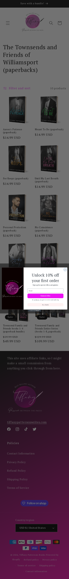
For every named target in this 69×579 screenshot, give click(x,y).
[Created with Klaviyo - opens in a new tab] (34, 310)
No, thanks (45, 305)
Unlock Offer (45, 296)
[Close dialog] (65, 269)
